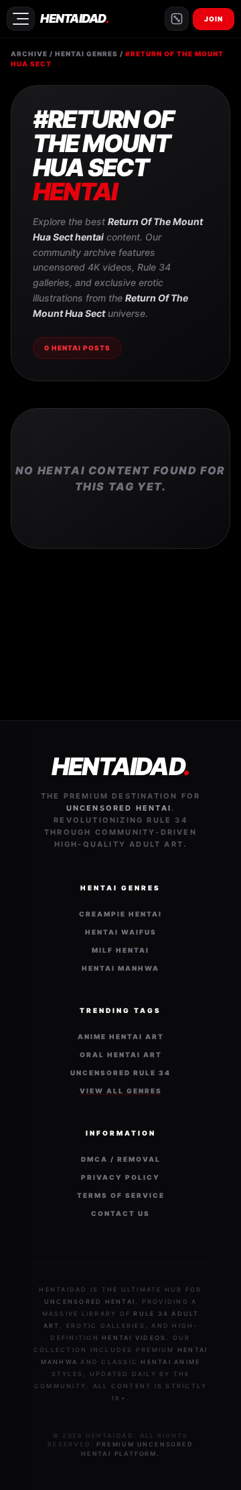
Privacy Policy (120, 1177)
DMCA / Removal (121, 1159)
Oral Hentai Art (121, 1055)
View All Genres (121, 1091)
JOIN (213, 19)
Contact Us (120, 1213)
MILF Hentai (120, 950)
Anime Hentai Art (121, 1036)
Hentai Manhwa (120, 968)
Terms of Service (121, 1195)
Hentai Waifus (121, 932)
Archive (29, 54)
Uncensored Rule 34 (120, 1073)
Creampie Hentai (120, 914)
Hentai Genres (86, 54)
